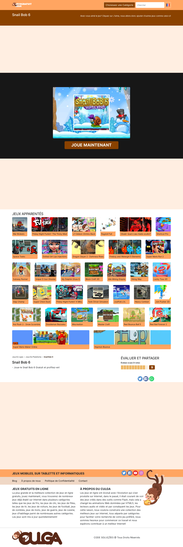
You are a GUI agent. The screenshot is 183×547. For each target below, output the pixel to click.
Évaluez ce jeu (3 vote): (130, 363)
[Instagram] (141, 472)
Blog (14, 480)
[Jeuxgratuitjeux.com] (22, 4)
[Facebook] (145, 378)
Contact (83, 480)
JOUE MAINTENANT (91, 145)
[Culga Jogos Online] (37, 537)
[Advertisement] (91, 49)
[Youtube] (135, 472)
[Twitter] (140, 378)
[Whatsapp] (151, 378)
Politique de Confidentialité (59, 480)
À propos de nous (31, 480)
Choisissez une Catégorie (119, 5)
